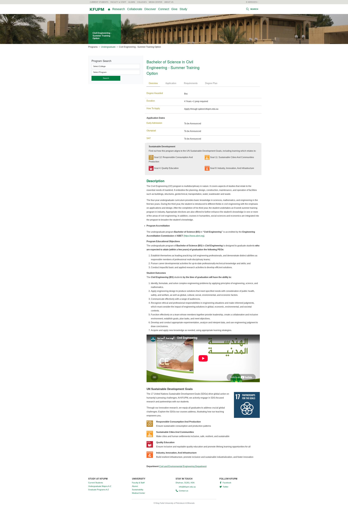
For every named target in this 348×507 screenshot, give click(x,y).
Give (174, 9)
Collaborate (134, 9)
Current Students (95, 483)
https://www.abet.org (194, 236)
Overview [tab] (153, 83)
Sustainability (137, 489)
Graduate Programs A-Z (98, 489)
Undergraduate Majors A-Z (99, 486)
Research (118, 9)
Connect (163, 9)
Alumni (135, 486)
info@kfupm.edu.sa (187, 487)
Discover (150, 9)
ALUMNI (131, 2)
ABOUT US (168, 2)
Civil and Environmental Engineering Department (182, 466)
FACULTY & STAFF (118, 2)
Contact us (183, 491)
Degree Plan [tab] (211, 83)
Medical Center (138, 493)
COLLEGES (142, 2)
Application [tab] (170, 83)
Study (183, 9)
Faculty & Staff (138, 483)
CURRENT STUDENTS (99, 2)
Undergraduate (108, 47)
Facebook (227, 483)
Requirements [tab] (191, 83)
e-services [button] (251, 2)
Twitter (225, 487)
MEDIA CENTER (155, 2)
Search (254, 9)
